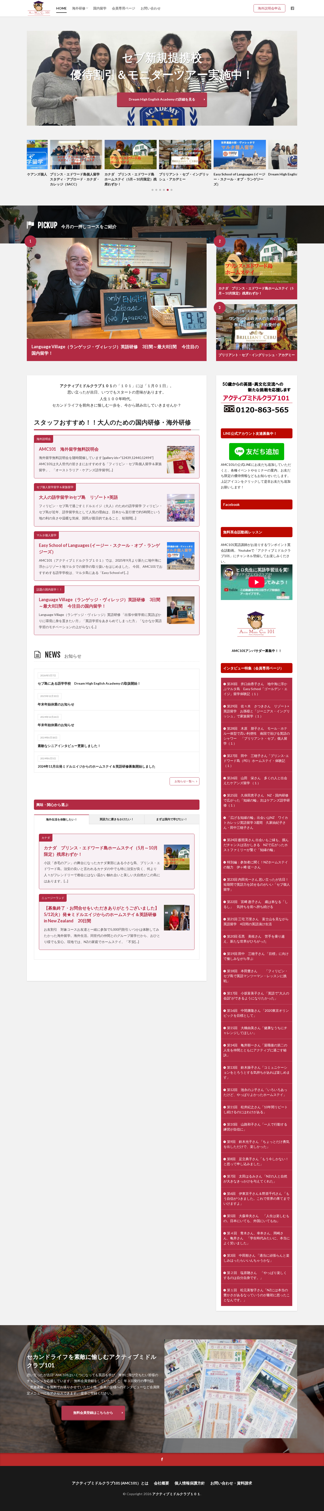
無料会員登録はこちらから (93, 1412)
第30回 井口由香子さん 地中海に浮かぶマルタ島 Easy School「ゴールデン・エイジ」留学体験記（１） (255, 689)
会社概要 (161, 1483)
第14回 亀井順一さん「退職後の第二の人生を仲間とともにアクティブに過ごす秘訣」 (255, 1050)
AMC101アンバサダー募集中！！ (257, 651)
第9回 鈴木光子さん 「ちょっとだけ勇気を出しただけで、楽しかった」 (256, 1144)
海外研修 (78, 8)
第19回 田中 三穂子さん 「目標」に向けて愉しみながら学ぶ (256, 956)
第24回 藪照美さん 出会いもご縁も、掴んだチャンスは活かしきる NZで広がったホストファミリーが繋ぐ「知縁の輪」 (256, 845)
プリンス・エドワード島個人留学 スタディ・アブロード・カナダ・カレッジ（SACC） (53, 179)
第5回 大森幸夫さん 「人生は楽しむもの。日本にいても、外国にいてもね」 (256, 1218)
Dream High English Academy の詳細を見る (162, 99)
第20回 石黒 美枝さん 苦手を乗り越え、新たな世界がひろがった (254, 938)
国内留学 (99, 8)
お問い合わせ (151, 8)
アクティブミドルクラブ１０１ (176, 1494)
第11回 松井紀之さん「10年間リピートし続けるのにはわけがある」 (255, 1109)
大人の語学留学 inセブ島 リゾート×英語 (80, 497)
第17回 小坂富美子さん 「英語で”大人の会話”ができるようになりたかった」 (256, 995)
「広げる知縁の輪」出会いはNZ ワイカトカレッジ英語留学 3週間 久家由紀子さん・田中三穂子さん (255, 822)
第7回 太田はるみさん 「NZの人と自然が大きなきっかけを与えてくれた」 (255, 1178)
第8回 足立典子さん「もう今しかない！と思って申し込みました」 (256, 1161)
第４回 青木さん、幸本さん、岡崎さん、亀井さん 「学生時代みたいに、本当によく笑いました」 (256, 1238)
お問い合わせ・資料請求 (231, 1483)
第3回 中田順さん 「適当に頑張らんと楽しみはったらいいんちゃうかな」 (256, 1257)
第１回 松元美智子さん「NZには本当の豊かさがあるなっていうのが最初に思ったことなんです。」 (256, 1295)
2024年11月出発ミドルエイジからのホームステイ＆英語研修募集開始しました (96, 766)
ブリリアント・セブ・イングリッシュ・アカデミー (161, 176)
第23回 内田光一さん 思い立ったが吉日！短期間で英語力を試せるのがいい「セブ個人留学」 (256, 884)
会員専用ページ (123, 8)
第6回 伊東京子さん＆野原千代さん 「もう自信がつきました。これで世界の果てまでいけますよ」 (256, 1198)
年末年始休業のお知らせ (56, 704)
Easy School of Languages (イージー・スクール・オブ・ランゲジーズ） (216, 179)
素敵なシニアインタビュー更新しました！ (69, 746)
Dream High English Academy (268, 174)
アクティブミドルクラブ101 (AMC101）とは (110, 1483)
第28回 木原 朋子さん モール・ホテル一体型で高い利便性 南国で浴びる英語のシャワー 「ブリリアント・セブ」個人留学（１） (256, 735)
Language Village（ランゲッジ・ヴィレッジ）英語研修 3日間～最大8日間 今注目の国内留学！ (115, 350)
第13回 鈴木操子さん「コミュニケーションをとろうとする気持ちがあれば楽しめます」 (256, 1072)
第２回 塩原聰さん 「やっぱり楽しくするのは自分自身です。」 (255, 1275)
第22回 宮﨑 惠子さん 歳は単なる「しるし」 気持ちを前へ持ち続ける (255, 904)
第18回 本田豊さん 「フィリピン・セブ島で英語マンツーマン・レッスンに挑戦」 (255, 976)
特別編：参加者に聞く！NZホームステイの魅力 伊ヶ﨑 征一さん (255, 864)
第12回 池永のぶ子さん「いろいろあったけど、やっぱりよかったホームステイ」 (255, 1092)
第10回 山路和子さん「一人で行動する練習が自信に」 (255, 1126)
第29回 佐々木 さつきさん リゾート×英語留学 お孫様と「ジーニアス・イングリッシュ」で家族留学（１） (256, 711)
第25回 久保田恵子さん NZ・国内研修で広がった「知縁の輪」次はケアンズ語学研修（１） (256, 800)
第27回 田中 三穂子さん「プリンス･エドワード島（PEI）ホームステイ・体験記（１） (256, 761)
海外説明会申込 (271, 8)
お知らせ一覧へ (184, 781)
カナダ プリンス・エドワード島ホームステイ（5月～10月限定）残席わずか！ (107, 179)
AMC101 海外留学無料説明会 (69, 449)
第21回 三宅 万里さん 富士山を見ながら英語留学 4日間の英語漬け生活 (256, 921)
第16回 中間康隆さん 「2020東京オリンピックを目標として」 (256, 1012)
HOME (61, 8)
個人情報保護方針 (190, 1483)
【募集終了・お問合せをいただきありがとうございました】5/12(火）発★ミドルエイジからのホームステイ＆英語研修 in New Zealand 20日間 (101, 914)
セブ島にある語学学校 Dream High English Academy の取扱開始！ (89, 683)
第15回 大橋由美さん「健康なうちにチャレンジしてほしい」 (255, 1030)
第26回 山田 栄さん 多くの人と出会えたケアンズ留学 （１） (255, 780)
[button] (31, 157)
